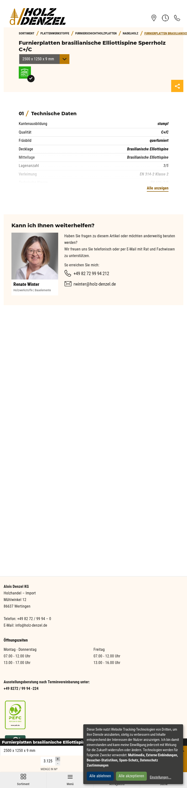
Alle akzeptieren (131, 776)
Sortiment (23, 780)
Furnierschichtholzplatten (96, 33)
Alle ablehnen (100, 776)
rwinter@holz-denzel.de (95, 284)
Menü (70, 780)
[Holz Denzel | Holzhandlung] (38, 16)
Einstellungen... (160, 777)
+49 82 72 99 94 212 (91, 273)
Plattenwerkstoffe (54, 33)
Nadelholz (130, 33)
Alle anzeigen (157, 188)
